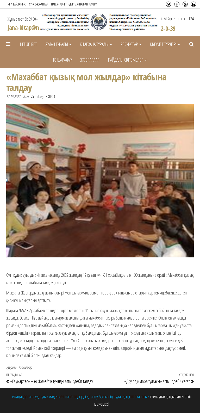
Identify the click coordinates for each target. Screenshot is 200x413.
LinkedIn (193, 4)
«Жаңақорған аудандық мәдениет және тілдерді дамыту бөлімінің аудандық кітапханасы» (81, 396)
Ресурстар (130, 44)
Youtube (185, 4)
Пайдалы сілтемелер (126, 60)
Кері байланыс (17, 4)
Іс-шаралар (62, 60)
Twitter (168, 4)
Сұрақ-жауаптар (38, 4)
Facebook (177, 4)
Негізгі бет (28, 44)
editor (50, 96)
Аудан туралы (57, 44)
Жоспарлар (89, 60)
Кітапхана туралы (94, 44)
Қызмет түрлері (163, 44)
